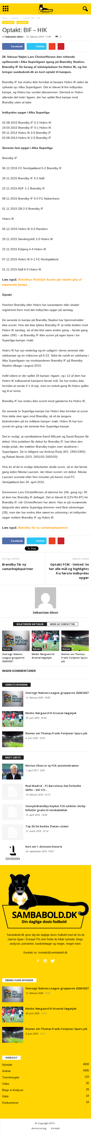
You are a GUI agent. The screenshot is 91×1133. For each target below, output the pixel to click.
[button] (84, 9)
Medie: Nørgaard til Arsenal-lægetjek (50, 713)
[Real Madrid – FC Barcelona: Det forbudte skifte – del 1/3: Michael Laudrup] (12, 792)
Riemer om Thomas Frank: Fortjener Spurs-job (74, 657)
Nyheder (22, 22)
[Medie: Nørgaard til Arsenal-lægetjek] (45, 641)
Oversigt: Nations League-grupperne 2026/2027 (13, 657)
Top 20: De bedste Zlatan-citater (47, 826)
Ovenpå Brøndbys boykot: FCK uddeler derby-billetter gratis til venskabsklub (55, 808)
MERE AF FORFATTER (62, 624)
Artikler (8, 22)
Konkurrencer (10, 1102)
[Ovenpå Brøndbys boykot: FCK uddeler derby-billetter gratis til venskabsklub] (12, 812)
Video (5, 1083)
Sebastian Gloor (14, 36)
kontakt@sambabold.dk (53, 952)
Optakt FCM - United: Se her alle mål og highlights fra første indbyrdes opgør (69, 571)
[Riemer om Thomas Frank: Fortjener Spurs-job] (75, 641)
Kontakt (55, 1128)
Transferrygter (10, 1077)
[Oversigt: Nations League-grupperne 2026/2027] (16, 641)
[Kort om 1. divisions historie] (12, 852)
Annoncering (39, 1128)
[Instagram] (45, 960)
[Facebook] (37, 960)
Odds (5, 1096)
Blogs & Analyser (12, 1090)
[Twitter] (52, 960)
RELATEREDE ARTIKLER (30, 624)
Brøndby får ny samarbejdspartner (43, 527)
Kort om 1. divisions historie (43, 846)
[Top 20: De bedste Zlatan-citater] (12, 832)
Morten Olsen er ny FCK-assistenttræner (52, 765)
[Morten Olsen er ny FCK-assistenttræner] (12, 771)
